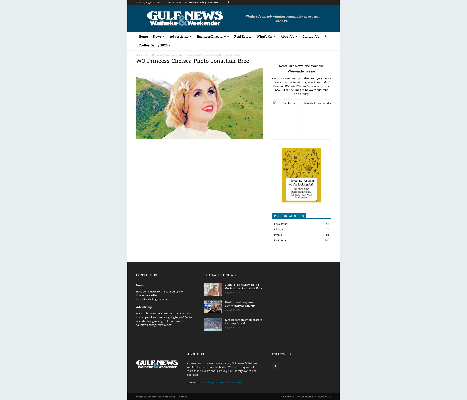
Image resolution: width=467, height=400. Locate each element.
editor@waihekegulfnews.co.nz (154, 299)
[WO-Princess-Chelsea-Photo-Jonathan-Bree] (199, 138)
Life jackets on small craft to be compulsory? (243, 321)
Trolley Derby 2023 (153, 45)
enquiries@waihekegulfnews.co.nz (202, 2)
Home (143, 36)
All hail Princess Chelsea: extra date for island (169, 55)
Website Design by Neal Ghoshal (314, 396)
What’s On (264, 36)
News (157, 36)
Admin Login (287, 396)
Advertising (179, 36)
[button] (326, 37)
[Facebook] (228, 2)
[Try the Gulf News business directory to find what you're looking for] (301, 175)
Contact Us (310, 36)
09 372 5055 (174, 2)
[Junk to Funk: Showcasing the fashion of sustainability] (213, 289)
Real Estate (242, 36)
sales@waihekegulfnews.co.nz (153, 325)
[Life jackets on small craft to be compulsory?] (213, 324)
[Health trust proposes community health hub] (213, 307)
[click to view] (287, 119)
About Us (287, 36)
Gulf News (296, 66)
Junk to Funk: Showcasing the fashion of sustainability (243, 286)
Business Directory (211, 36)
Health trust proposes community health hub (240, 304)
